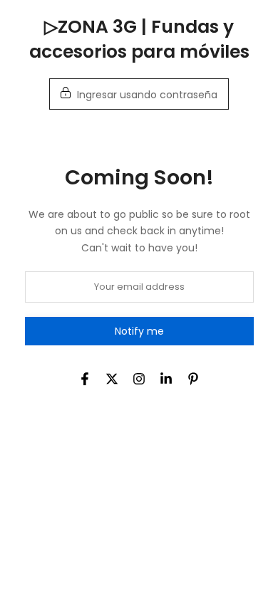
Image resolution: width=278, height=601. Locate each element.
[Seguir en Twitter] (111, 378)
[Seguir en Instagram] (139, 378)
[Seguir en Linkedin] (166, 378)
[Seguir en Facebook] (84, 378)
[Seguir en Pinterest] (193, 378)
